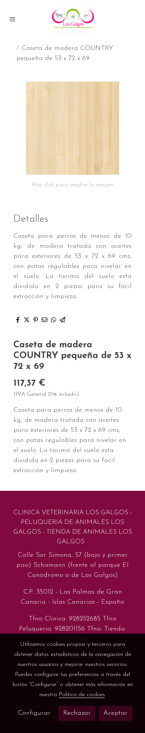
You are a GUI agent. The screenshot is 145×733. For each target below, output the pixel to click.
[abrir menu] (12, 19)
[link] (72, 19)
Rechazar (77, 713)
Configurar (34, 713)
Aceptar (115, 713)
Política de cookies (82, 695)
